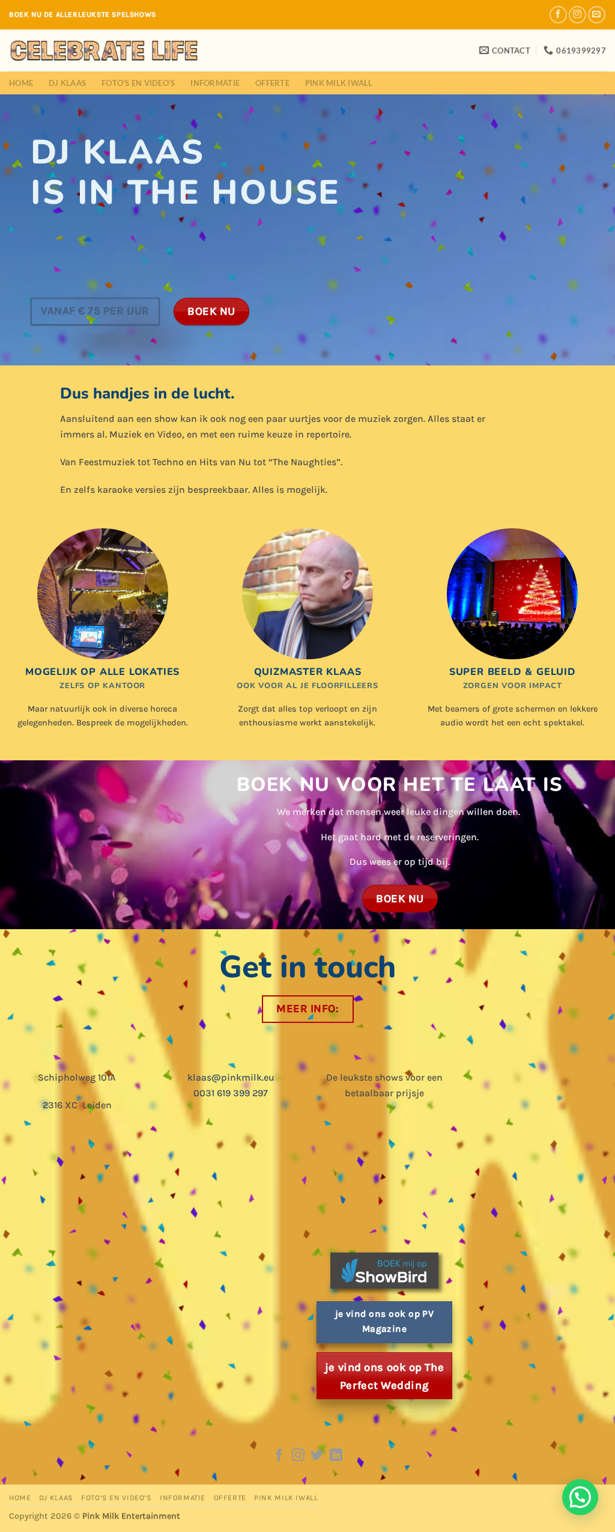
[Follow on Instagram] (577, 14)
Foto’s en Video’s (138, 83)
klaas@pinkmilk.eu (230, 1077)
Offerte (272, 83)
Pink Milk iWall (339, 83)
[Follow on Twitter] (317, 1456)
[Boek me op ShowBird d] (384, 1269)
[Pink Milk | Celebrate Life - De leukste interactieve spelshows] (104, 50)
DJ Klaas (67, 83)
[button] (580, 1497)
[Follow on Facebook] (558, 14)
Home (21, 83)
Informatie (215, 83)
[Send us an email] (596, 14)
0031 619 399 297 (230, 1093)
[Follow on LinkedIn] (336, 1456)
